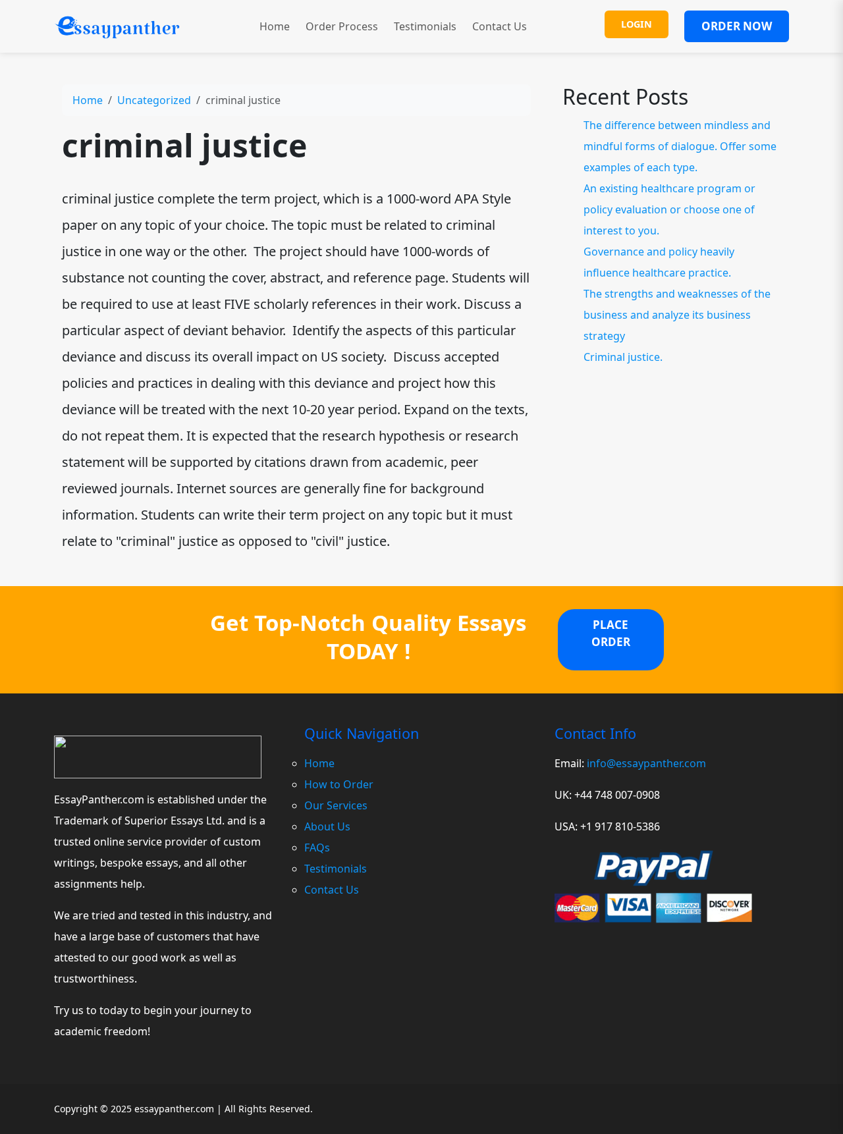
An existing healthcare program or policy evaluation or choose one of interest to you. (669, 209)
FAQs (317, 847)
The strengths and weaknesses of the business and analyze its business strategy (677, 314)
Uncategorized (154, 100)
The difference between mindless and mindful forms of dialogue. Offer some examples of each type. (680, 146)
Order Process (342, 26)
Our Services (335, 805)
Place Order (610, 633)
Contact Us (499, 26)
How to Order (338, 784)
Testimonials (425, 26)
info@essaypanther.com (646, 763)
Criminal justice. (623, 357)
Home (274, 26)
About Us (327, 826)
